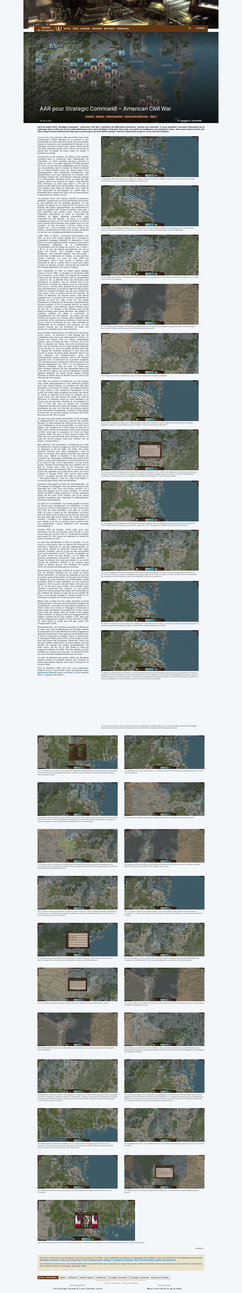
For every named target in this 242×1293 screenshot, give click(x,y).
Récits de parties (114, 116)
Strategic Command (117, 1277)
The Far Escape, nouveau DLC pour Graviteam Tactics (78, 1288)
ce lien (69, 672)
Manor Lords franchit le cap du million (164, 1288)
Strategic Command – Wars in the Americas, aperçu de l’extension (144, 1260)
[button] (190, 28)
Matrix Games (87, 1277)
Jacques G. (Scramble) (191, 120)
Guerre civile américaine (136, 116)
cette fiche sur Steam (120, 1258)
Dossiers (100, 116)
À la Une (90, 116)
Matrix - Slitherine (68, 1277)
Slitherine (101, 1277)
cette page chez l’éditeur (144, 1258)
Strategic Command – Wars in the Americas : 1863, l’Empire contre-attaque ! (76, 1260)
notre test (170, 1258)
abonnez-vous (79, 1266)
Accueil (107, 1283)
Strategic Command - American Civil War (149, 1277)
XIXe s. (153, 116)
